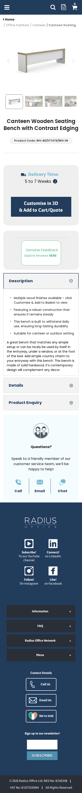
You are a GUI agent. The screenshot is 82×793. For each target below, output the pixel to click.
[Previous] (8, 61)
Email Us (45, 700)
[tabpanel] (41, 332)
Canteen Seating (62, 25)
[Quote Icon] (63, 7)
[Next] (73, 61)
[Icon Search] (53, 7)
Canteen (38, 25)
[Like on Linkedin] (53, 548)
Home (9, 19)
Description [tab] (21, 281)
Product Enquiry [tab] (25, 402)
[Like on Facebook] (53, 575)
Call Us (45, 684)
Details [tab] (16, 385)
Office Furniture (17, 25)
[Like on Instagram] (29, 575)
